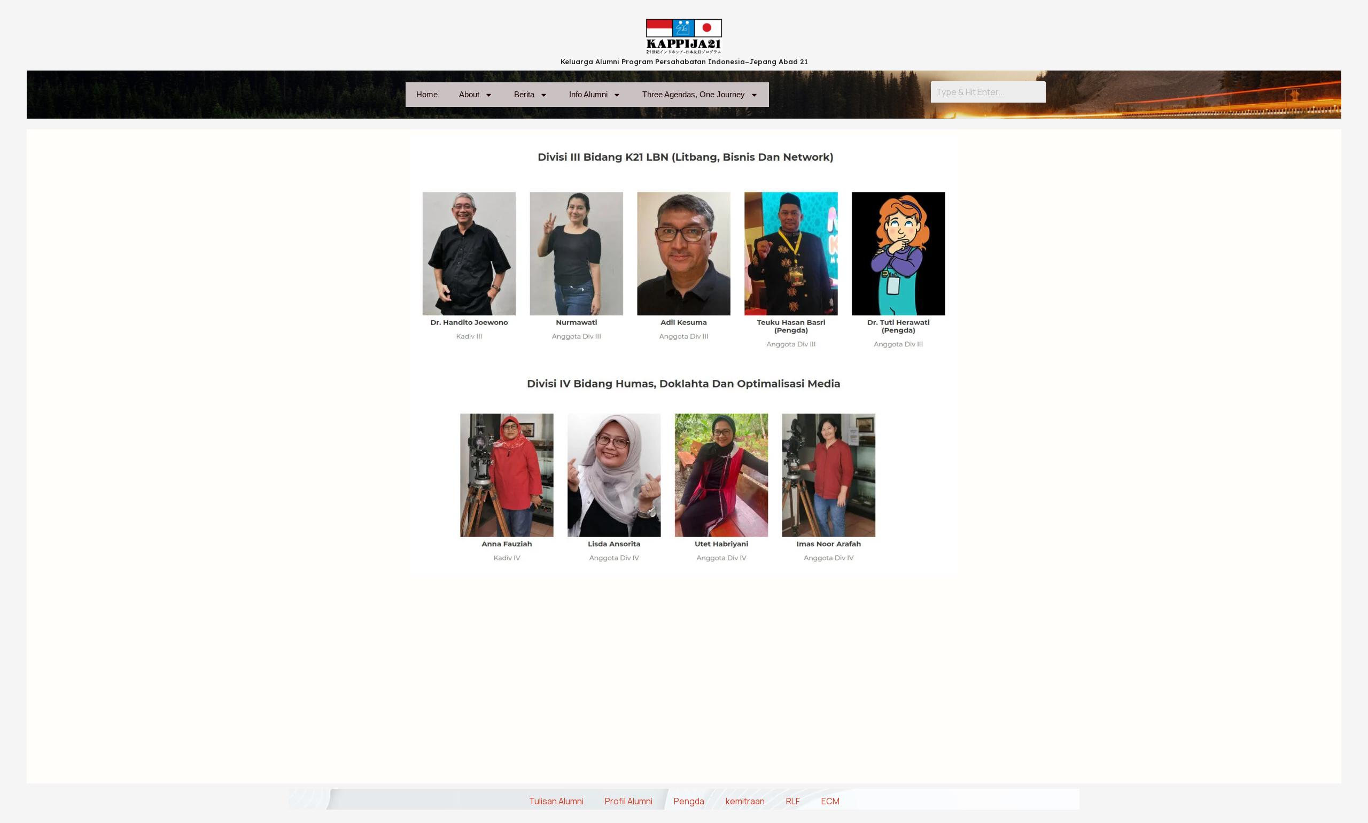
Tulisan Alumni (556, 801)
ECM (830, 801)
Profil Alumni (628, 801)
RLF (793, 801)
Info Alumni (588, 94)
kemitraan (745, 801)
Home (427, 94)
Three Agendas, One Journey (693, 94)
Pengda (689, 801)
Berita (524, 94)
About (469, 94)
